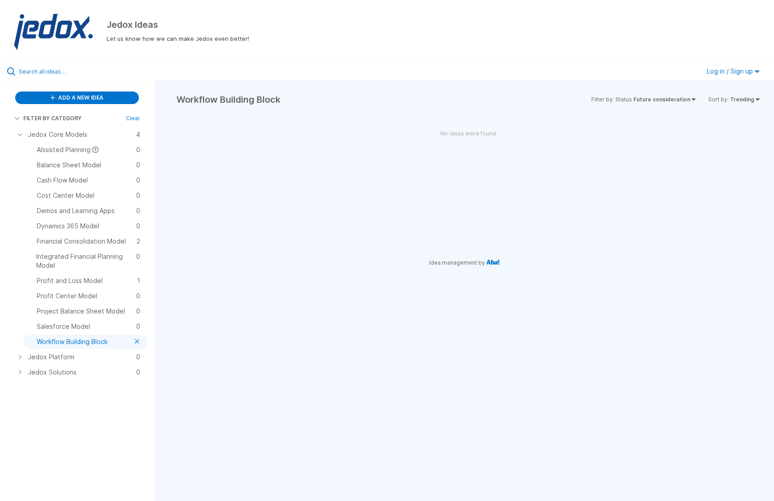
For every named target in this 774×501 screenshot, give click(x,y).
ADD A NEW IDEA (80, 97)
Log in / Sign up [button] (731, 71)
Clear (133, 118)
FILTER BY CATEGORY (52, 118)
